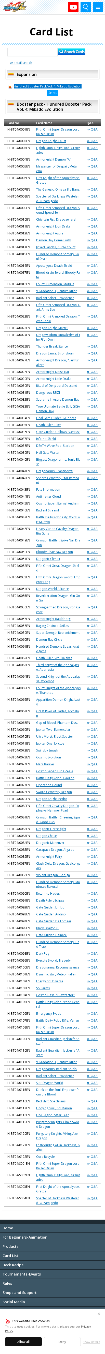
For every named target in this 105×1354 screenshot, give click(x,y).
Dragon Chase (46, 836)
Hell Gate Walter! (48, 452)
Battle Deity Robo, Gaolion (55, 778)
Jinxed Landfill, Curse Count (55, 247)
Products (10, 1246)
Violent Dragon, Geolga (53, 875)
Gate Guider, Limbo (50, 907)
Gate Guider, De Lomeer (53, 921)
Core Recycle (45, 1156)
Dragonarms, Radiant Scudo (56, 1069)
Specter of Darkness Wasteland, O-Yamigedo (57, 198)
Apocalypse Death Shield (54, 265)
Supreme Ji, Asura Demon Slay (57, 399)
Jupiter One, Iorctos (50, 743)
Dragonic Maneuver (50, 843)
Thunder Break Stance (52, 346)
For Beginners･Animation (25, 1237)
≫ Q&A (92, 129)
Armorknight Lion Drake (53, 226)
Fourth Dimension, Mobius (55, 284)
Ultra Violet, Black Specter (54, 736)
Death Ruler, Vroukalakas (54, 658)
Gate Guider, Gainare (51, 935)
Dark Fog (42, 953)
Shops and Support (20, 1292)
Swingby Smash (47, 750)
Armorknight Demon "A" (53, 159)
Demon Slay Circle (49, 639)
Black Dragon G (47, 928)
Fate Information (48, 489)
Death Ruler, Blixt (48, 425)
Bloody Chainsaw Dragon (54, 552)
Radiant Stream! (47, 510)
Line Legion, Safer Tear (52, 1115)
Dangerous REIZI (48, 392)
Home (8, 1227)
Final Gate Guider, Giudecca (56, 418)
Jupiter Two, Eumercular (53, 729)
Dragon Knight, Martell (52, 328)
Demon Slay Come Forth (53, 240)
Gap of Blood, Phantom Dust (57, 722)
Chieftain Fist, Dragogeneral (56, 219)
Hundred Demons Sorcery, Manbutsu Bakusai (58, 884)
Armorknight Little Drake (53, 379)
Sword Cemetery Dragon (54, 792)
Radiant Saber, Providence (55, 298)
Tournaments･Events (22, 1274)
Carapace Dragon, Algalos (55, 849)
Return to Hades (48, 893)
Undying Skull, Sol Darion (54, 1108)
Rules (7, 1283)
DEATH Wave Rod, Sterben (55, 445)
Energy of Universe (49, 981)
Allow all (23, 1342)
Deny (62, 1342)
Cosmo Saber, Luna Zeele (54, 771)
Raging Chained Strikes (52, 626)
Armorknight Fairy (49, 856)
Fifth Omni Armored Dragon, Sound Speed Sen (58, 210)
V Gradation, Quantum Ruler (56, 291)
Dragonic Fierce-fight (51, 829)
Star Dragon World (49, 1083)
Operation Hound (49, 785)
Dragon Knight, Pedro (51, 799)
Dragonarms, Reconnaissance (57, 967)
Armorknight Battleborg (53, 619)
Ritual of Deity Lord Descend (56, 385)
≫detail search (21, 63)
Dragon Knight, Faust (51, 141)
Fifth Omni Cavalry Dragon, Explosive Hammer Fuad (57, 808)
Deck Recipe (13, 1264)
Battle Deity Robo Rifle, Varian (57, 1020)
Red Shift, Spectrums (50, 1101)
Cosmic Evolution (48, 757)
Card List (10, 1255)
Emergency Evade (48, 1013)
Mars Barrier (45, 764)
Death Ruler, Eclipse (50, 900)
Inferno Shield (46, 439)
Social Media (14, 1301)
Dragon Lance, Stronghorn (55, 353)
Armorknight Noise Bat (52, 372)
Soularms (43, 988)
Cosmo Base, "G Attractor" (55, 995)
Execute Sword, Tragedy (53, 960)
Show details (91, 1342)
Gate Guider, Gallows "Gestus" (58, 432)
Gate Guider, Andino (51, 914)
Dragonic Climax (48, 559)
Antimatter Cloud (48, 496)
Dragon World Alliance (52, 589)
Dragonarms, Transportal (54, 471)
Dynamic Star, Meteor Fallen (56, 974)
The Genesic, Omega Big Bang (58, 189)
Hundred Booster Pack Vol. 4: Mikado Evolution (48, 86)
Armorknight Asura (49, 233)
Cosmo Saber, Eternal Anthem (57, 503)
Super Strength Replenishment (58, 632)
